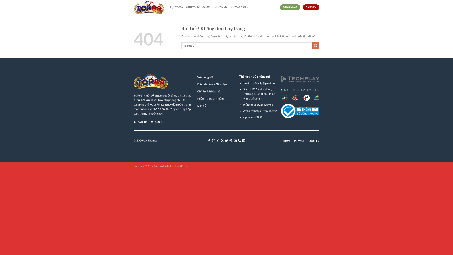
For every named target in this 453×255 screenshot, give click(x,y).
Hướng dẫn (238, 7)
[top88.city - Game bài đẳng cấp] (149, 7)
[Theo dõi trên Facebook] (209, 140)
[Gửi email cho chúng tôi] (235, 140)
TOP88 (179, 7)
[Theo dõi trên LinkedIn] (243, 140)
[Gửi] (315, 45)
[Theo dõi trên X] (222, 140)
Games (206, 7)
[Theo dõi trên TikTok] (217, 140)
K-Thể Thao (192, 7)
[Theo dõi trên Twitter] (226, 140)
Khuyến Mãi (220, 7)
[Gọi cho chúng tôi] (239, 140)
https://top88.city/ (265, 110)
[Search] (171, 7)
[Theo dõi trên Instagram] (213, 140)
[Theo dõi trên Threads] (230, 140)
